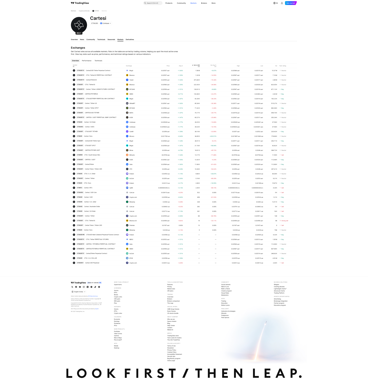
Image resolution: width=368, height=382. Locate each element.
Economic (117, 319)
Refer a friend (225, 289)
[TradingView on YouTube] (80, 287)
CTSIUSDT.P (80, 70)
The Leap (170, 303)
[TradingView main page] (80, 3)
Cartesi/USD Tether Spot (92, 141)
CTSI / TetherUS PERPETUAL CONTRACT (99, 75)
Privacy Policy (171, 350)
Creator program (226, 291)
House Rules (225, 293)
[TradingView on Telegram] (91, 287)
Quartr (97, 308)
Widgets (276, 284)
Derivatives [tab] (130, 39)
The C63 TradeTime (173, 340)
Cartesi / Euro (88, 136)
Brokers (204, 3)
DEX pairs (117, 301)
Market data (171, 289)
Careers (169, 327)
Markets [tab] (120, 39)
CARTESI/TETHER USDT (92, 150)
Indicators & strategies (228, 311)
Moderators (224, 295)
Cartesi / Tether (90, 178)
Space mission (171, 321)
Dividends (117, 323)
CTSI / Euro (87, 183)
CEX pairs (117, 299)
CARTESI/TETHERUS (91, 94)
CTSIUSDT (80, 84)
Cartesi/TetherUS (91, 80)
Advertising (277, 299)
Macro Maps (118, 338)
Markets (193, 3)
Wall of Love (225, 286)
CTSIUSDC (80, 126)
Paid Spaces (225, 317)
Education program (280, 305)
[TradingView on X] (72, 287)
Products (169, 3)
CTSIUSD (79, 122)
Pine (115, 303)
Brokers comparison (173, 301)
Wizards (223, 313)
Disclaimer (170, 348)
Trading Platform (279, 293)
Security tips (171, 356)
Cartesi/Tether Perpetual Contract (96, 253)
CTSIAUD (79, 206)
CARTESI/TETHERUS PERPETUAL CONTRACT (100, 248)
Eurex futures (171, 311)
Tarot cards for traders (174, 338)
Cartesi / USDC (89, 127)
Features (170, 284)
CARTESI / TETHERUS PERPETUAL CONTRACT (100, 244)
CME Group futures (173, 309)
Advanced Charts (279, 291)
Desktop (116, 348)
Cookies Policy (171, 352)
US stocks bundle (172, 313)
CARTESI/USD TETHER (92, 112)
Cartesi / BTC (88, 188)
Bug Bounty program (173, 358)
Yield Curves (118, 333)
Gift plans (170, 291)
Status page (171, 360)
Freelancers (225, 315)
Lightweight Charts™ (280, 289)
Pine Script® (118, 340)
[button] (174, 3)
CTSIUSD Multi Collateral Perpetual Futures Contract (102, 234)
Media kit (170, 329)
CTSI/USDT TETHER (91, 131)
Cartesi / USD (88, 197)
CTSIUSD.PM (80, 234)
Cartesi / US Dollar (90, 122)
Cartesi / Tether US (91, 103)
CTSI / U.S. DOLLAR (90, 258)
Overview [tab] (74, 39)
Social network (225, 284)
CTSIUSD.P (80, 262)
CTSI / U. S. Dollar (89, 173)
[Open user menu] (282, 3)
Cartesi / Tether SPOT (92, 108)
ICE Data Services (93, 296)
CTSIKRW (79, 155)
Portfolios (117, 331)
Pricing (169, 286)
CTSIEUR (79, 136)
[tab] (75, 60)
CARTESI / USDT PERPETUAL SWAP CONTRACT (101, 117)
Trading (223, 301)
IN (277, 3)
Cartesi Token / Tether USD (93, 169)
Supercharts (118, 284)
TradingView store (173, 335)
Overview (170, 297)
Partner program (279, 303)
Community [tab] (90, 39)
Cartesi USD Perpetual (92, 263)
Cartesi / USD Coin (91, 192)
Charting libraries (279, 286)
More (213, 3)
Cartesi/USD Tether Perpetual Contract (98, 70)
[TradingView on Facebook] (76, 287)
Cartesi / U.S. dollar (90, 202)
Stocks (116, 290)
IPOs (115, 325)
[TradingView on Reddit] (99, 287)
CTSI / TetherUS (90, 84)
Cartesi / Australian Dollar (92, 206)
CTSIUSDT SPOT (90, 145)
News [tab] (82, 39)
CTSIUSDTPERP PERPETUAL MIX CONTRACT (100, 98)
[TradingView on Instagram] (83, 287)
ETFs (115, 292)
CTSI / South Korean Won (92, 155)
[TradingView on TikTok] (95, 287)
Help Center (171, 325)
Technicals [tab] (101, 39)
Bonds (116, 294)
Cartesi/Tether (89, 164)
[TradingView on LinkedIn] (87, 287)
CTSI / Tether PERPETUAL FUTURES (97, 239)
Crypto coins (118, 297)
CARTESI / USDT (90, 159)
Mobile (116, 346)
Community (181, 3)
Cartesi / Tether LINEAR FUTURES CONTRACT (100, 89)
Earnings (116, 321)
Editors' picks (225, 305)
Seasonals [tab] (111, 39)
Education (224, 303)
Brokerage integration (281, 301)
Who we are (171, 319)
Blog (168, 323)
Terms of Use (171, 346)
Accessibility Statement (174, 354)
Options (116, 335)
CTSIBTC (79, 187)
